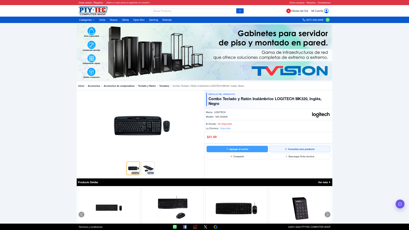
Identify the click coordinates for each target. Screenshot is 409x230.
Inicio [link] (81, 86)
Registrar (98, 2)
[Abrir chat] (400, 203)
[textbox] (194, 10)
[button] (87, 20)
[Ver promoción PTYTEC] (204, 52)
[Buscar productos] (240, 10)
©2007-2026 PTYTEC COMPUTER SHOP (309, 226)
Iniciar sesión (85, 2)
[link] (94, 86)
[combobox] (198, 10)
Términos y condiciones (90, 226)
